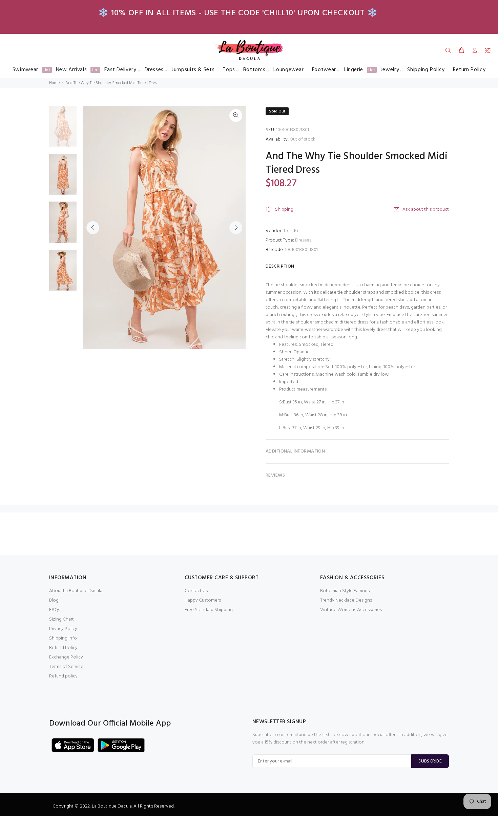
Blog (54, 600)
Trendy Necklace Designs (346, 600)
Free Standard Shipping (209, 610)
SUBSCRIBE (430, 761)
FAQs (54, 610)
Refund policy (63, 676)
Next (235, 227)
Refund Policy (63, 648)
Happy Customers (203, 600)
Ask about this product (425, 209)
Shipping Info (63, 638)
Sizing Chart (61, 619)
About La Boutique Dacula (75, 591)
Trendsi (290, 231)
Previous (92, 227)
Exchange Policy (66, 657)
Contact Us (196, 591)
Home (54, 83)
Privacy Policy (63, 629)
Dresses (303, 240)
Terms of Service (66, 667)
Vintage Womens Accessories (351, 610)
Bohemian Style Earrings (345, 591)
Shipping (284, 209)
